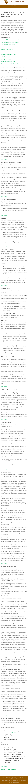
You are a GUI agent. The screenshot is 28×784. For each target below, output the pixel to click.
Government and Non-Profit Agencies (10, 63)
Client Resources (21, 777)
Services (14, 777)
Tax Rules (3, 47)
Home (3, 777)
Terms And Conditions (14, 782)
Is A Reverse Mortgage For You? (8, 54)
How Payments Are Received (8, 44)
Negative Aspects (5, 51)
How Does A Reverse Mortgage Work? (10, 39)
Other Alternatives (5, 56)
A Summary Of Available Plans (8, 61)
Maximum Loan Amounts (7, 49)
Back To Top (4, 159)
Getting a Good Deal (6, 59)
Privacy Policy (22, 780)
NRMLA (13, 733)
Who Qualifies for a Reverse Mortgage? (10, 42)
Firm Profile (8, 777)
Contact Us (14, 778)
